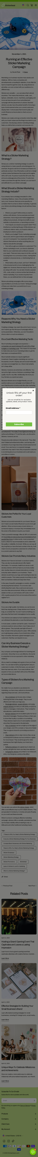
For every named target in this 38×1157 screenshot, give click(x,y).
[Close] (33, 390)
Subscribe (19, 424)
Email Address (13, 408)
